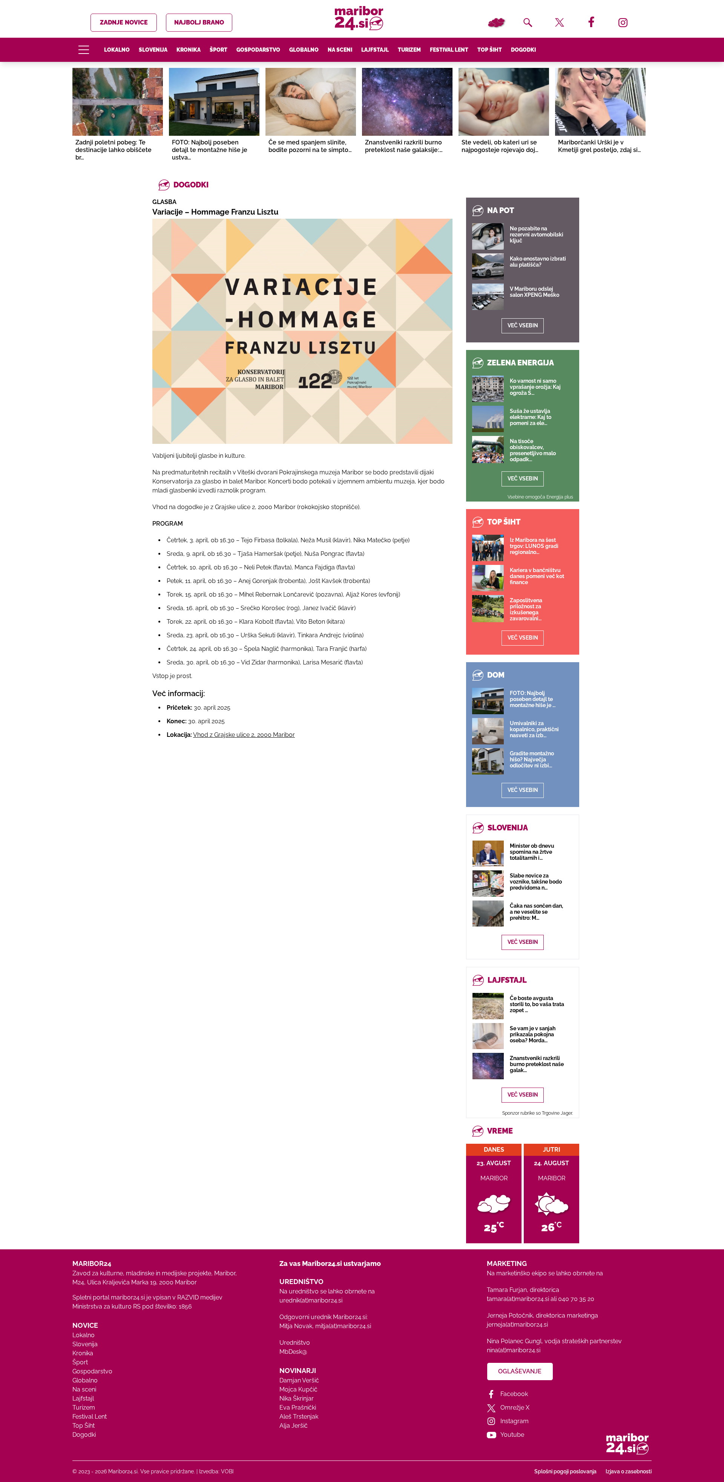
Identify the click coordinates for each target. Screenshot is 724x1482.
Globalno (304, 50)
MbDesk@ (293, 1351)
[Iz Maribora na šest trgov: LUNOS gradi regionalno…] (488, 548)
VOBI (227, 1471)
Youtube (512, 1434)
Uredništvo (294, 1342)
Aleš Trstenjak (298, 1416)
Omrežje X (514, 1407)
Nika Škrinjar (296, 1398)
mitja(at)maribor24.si (343, 1326)
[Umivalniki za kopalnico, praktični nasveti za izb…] (488, 731)
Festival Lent (449, 50)
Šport (218, 50)
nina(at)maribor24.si (513, 1350)
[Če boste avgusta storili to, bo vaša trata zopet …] (488, 1006)
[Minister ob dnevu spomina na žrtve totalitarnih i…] (488, 854)
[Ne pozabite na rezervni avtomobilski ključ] (488, 236)
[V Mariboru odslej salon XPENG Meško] (488, 297)
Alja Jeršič (293, 1425)
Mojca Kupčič (298, 1389)
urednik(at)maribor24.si (310, 1300)
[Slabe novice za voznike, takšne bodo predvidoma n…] (488, 883)
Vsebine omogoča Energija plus (540, 497)
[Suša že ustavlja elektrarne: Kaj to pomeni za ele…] (488, 419)
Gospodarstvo (258, 50)
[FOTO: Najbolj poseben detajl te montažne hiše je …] (488, 701)
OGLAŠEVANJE (519, 1371)
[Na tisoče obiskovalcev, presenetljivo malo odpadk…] (488, 449)
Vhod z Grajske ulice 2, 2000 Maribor (244, 734)
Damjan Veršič (299, 1380)
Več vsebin (523, 325)
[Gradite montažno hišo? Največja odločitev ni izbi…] (488, 761)
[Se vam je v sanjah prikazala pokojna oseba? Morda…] (488, 1036)
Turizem (409, 50)
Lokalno (117, 50)
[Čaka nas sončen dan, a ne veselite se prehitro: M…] (488, 914)
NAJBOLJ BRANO (199, 22)
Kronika (188, 50)
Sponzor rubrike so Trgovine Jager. (537, 1113)
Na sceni (340, 50)
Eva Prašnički (297, 1407)
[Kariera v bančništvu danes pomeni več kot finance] (488, 578)
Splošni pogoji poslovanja (565, 1471)
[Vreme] (496, 22)
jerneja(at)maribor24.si (517, 1324)
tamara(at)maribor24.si (518, 1299)
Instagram (514, 1421)
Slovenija (153, 50)
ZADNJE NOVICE (124, 22)
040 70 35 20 (576, 1299)
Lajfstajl (375, 50)
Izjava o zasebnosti (629, 1471)
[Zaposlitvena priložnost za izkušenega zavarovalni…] (488, 608)
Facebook (514, 1394)
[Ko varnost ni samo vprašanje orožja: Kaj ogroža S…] (488, 389)
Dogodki (523, 50)
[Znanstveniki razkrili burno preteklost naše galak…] (488, 1066)
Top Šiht (489, 50)
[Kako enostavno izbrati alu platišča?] (488, 266)
